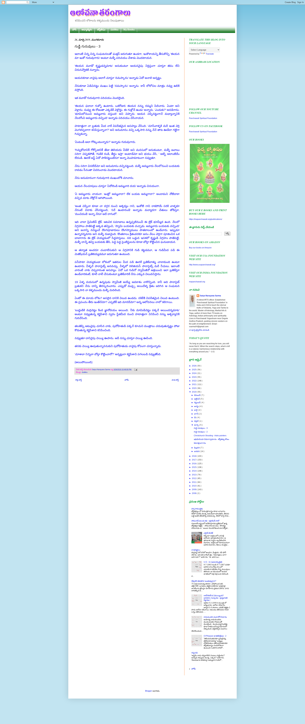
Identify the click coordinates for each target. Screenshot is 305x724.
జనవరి (197, 451)
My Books (129, 29)
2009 (194, 489)
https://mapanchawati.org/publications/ (205, 219)
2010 (194, 486)
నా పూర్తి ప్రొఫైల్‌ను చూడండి (199, 330)
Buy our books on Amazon (200, 248)
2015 (194, 467)
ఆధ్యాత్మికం (86, 29)
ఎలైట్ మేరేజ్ (208, 533)
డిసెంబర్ (197, 395)
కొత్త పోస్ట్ (78, 380)
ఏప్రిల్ (196, 421)
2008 (194, 493)
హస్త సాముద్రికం (197, 509)
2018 (194, 456)
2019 (194, 392)
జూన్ (196, 414)
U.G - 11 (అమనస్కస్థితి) (213, 562)
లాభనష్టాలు (195, 550)
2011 (194, 482)
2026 (194, 366)
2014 (194, 471)
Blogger (148, 691)
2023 (194, 377)
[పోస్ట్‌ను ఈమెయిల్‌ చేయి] (135, 369)
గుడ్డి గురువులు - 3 (201, 428)
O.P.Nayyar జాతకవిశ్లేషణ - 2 (215, 636)
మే (195, 417)
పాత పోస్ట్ (175, 380)
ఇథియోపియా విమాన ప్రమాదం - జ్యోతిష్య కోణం (211, 439)
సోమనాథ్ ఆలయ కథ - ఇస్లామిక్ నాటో (205, 521)
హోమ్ (127, 380)
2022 (194, 381)
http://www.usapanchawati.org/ (202, 265)
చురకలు (114, 29)
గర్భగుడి (194, 653)
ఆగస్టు (196, 406)
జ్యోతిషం (101, 29)
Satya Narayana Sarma (101, 369)
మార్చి (196, 425)
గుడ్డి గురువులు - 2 (201, 432)
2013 (194, 475)
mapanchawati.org (197, 282)
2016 (194, 463)
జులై (196, 410)
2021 (194, 384)
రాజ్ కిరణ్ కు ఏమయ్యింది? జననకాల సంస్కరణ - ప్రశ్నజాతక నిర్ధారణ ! (215, 597)
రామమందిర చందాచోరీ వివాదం (215, 617)
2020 (194, 388)
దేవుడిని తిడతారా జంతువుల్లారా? (203, 581)
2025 (194, 370)
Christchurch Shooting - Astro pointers (210, 435)
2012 (194, 478)
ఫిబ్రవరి (197, 448)
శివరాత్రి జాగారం (200, 443)
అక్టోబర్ (197, 399)
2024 (194, 373)
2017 (194, 460)
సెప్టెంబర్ (197, 402)
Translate (210, 54)
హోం (74, 29)
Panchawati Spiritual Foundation (203, 118)
